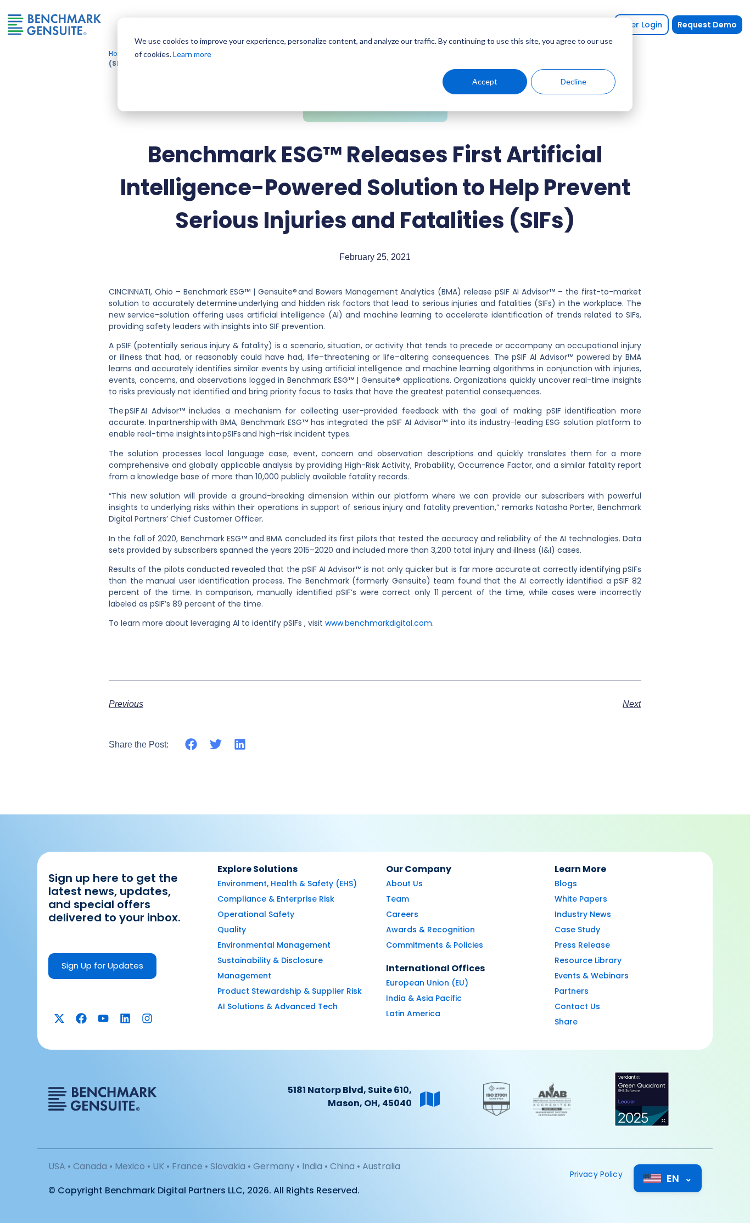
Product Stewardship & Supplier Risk (289, 991)
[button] (191, 744)
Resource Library (588, 960)
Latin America (413, 1013)
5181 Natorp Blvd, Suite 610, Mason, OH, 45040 (350, 1096)
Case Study (577, 929)
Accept (484, 81)
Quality (231, 929)
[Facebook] (81, 1018)
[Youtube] (103, 1018)
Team (397, 898)
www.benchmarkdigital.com (378, 623)
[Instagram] (147, 1018)
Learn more (192, 54)
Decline (573, 81)
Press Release (582, 944)
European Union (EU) (427, 982)
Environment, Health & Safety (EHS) (287, 883)
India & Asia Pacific (424, 998)
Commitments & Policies (434, 944)
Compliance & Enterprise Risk (275, 898)
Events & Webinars (592, 975)
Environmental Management (274, 944)
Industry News (583, 914)
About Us (404, 883)
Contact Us (577, 1006)
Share (566, 1021)
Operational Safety (255, 914)
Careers (402, 914)
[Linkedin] (125, 1018)
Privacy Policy (596, 1174)
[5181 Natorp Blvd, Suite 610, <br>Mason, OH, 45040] (430, 1099)
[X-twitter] (59, 1018)
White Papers (581, 898)
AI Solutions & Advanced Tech (277, 1006)
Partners (572, 991)
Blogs (566, 883)
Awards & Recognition (430, 929)
